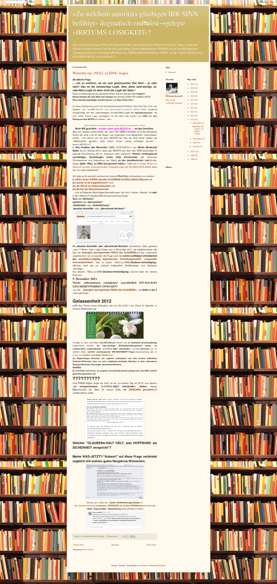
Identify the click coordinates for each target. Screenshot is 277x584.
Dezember (197, 122)
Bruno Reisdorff (176, 96)
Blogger (162, 565)
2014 (192, 107)
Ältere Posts (151, 544)
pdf (140, 389)
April (195, 142)
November (197, 138)
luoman (144, 565)
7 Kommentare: (112, 536)
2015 (192, 103)
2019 (192, 92)
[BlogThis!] (126, 536)
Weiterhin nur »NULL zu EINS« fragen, (101, 73)
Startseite (115, 544)
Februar (196, 146)
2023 (192, 84)
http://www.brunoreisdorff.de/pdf (110, 505)
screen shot (91, 355)
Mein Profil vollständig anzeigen (174, 101)
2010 (192, 151)
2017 (192, 99)
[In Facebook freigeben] (131, 536)
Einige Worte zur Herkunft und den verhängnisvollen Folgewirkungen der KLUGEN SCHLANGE (115, 165)
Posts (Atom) (88, 549)
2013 (192, 111)
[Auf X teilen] (128, 536)
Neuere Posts (78, 544)
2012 (192, 115)
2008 (192, 159)
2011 (192, 119)
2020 (192, 88)
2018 (192, 96)
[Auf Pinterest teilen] (134, 536)
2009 (192, 155)
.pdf (111, 252)
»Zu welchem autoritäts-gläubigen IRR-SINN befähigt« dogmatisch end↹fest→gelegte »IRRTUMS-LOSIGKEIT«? (135, 23)
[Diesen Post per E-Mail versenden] (123, 536)
